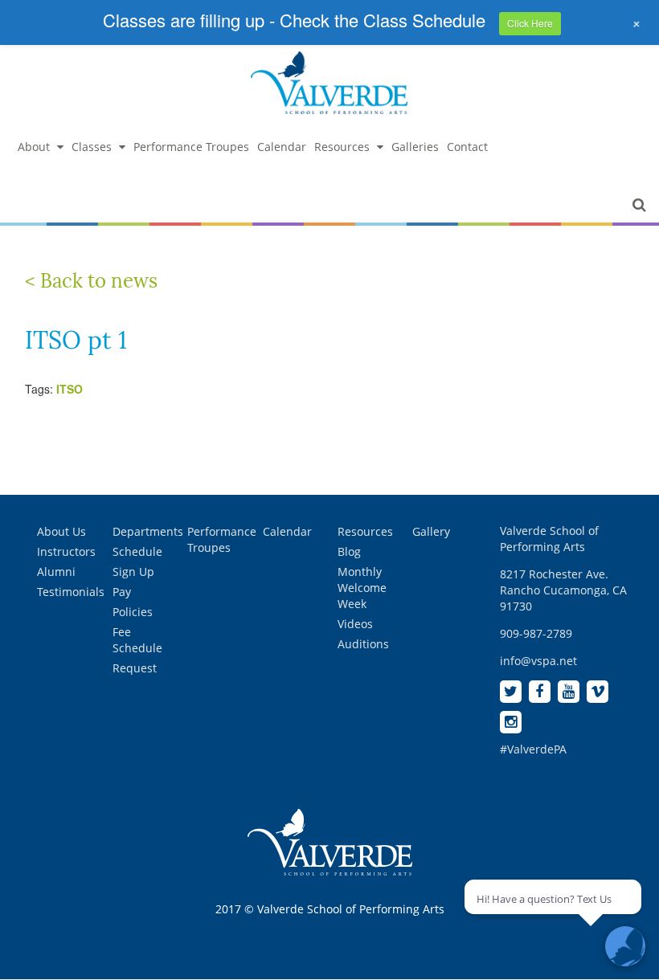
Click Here (530, 23)
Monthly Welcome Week (362, 587)
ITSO (69, 389)
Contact (467, 146)
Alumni (56, 571)
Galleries (415, 146)
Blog (349, 551)
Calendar (281, 146)
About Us (61, 531)
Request (135, 668)
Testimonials (70, 591)
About (34, 146)
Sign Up (133, 571)
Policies (133, 611)
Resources (342, 146)
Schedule (137, 551)
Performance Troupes (191, 146)
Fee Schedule (137, 639)
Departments (148, 531)
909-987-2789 (536, 633)
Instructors (66, 551)
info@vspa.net (538, 660)
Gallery (431, 531)
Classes (92, 146)
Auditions (363, 643)
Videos (355, 623)
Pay (122, 591)
